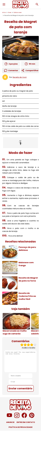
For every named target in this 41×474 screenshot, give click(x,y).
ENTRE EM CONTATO (26, 422)
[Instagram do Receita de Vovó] (16, 417)
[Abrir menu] (4, 4)
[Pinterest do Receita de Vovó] (31, 417)
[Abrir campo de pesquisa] (37, 4)
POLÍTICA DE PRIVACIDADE (20, 427)
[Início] (20, 4)
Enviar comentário (20, 388)
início (4, 12)
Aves (9, 12)
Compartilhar (31, 70)
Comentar (13, 70)
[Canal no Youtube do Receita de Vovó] (9, 417)
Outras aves (17, 12)
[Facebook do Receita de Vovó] (24, 417)
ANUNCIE (10, 422)
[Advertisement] (20, 142)
